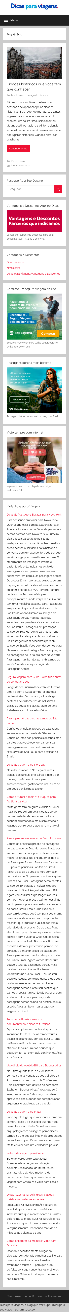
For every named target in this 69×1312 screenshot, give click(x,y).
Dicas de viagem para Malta (24, 1111)
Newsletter (13, 267)
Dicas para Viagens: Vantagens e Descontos (33, 273)
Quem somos (15, 262)
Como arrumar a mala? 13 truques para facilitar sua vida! (31, 799)
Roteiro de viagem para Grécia (25, 1153)
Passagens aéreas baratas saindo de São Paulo (32, 721)
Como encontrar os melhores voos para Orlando (31, 1243)
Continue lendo (18, 148)
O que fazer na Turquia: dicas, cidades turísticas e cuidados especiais (30, 1197)
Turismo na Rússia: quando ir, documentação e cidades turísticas (28, 1022)
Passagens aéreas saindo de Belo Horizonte (34, 838)
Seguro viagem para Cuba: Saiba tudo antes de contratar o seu (34, 679)
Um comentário (20, 165)
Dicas (22, 161)
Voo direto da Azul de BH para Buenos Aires (34, 1065)
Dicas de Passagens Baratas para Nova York (34, 514)
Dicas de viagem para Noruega (26, 764)
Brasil (14, 161)
